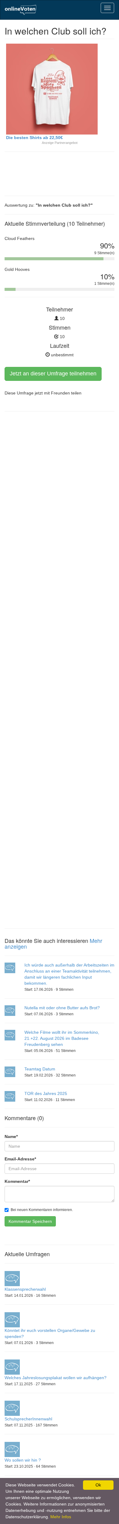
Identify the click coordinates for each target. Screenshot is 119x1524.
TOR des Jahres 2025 (45, 1093)
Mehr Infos (60, 1516)
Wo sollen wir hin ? (23, 1460)
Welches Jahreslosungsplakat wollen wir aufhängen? (55, 1377)
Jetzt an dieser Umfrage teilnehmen (53, 374)
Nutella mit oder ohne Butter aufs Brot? (62, 1007)
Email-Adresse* (20, 1158)
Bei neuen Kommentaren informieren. (42, 1210)
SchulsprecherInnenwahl (28, 1418)
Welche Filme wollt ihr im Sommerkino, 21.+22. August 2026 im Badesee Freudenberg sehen (61, 1038)
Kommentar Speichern (30, 1221)
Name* (11, 1136)
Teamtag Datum (39, 1068)
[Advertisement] (53, 173)
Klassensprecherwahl (25, 1289)
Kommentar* (17, 1181)
